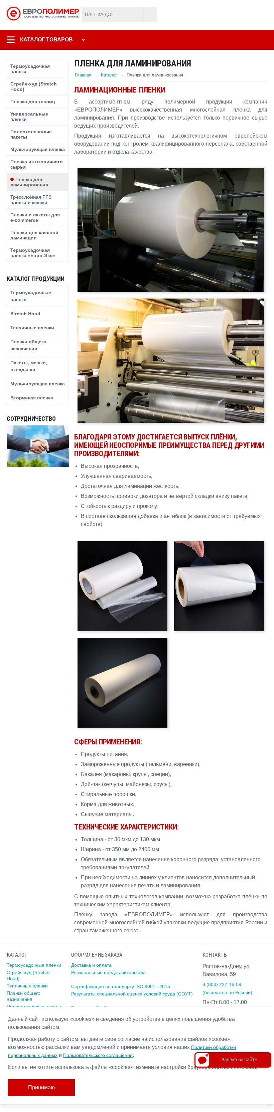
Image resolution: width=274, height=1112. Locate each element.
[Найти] (149, 14)
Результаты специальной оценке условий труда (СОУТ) (132, 993)
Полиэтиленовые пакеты (34, 1006)
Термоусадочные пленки (34, 965)
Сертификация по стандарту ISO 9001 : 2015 (120, 986)
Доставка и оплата (91, 965)
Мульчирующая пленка (37, 383)
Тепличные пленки (27, 985)
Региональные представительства (108, 972)
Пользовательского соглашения (98, 1055)
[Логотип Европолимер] (43, 13)
